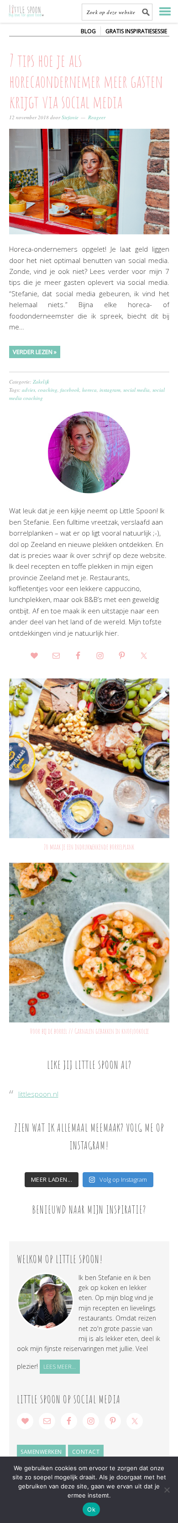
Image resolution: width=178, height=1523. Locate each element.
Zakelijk (41, 381)
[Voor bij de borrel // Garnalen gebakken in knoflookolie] (89, 942)
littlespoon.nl (38, 1093)
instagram (109, 389)
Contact (86, 1452)
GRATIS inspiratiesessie (136, 31)
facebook (69, 389)
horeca (89, 389)
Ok (91, 1509)
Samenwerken (41, 1452)
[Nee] (166, 1489)
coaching (48, 389)
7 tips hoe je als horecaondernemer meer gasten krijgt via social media (86, 80)
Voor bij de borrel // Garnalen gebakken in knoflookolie (89, 1031)
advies (28, 389)
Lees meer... (59, 1367)
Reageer (96, 117)
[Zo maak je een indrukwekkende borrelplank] (89, 758)
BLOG (88, 31)
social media (136, 389)
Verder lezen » (35, 352)
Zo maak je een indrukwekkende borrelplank (89, 846)
